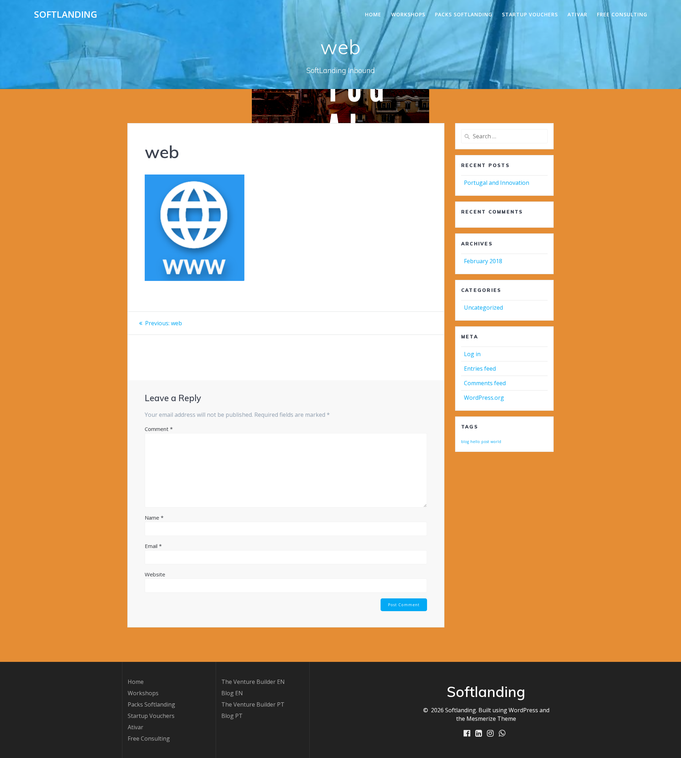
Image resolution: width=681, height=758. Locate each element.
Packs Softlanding (463, 14)
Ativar (577, 14)
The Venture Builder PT (252, 704)
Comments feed (485, 383)
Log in (472, 354)
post (485, 441)
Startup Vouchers (530, 14)
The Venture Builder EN (253, 682)
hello (475, 441)
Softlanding (65, 14)
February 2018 (483, 261)
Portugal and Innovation (496, 183)
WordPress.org (484, 398)
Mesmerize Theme (491, 719)
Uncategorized (483, 307)
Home (373, 14)
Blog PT (232, 716)
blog (465, 441)
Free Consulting (622, 14)
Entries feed (480, 368)
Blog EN (232, 693)
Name (154, 517)
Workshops (408, 14)
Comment (159, 428)
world (496, 441)
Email (153, 545)
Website (155, 574)
